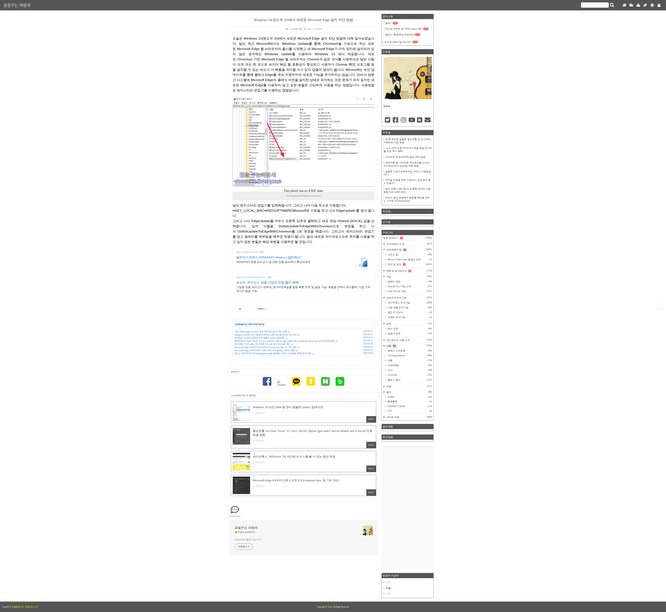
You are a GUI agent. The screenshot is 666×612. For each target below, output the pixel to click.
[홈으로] (624, 5)
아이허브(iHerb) (409, 355)
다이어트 (409, 375)
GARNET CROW (409, 406)
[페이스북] (267, 382)
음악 (409, 392)
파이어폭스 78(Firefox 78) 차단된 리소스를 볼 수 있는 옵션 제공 (262, 344)
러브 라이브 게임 (409, 291)
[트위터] (281, 383)
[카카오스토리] (310, 382)
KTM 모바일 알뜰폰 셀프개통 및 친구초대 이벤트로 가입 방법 (406, 141)
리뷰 (409, 386)
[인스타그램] (404, 120)
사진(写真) (409, 365)
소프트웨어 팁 (295, 29)
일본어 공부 (409, 333)
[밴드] (340, 382)
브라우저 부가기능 (409, 297)
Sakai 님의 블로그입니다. (248, 539)
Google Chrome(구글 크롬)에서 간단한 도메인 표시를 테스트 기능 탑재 (265, 334)
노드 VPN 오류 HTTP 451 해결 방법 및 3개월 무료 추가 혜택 (407, 150)
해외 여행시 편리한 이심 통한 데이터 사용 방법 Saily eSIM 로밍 (407, 190)
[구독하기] (660, 306)
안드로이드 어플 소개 (409, 340)
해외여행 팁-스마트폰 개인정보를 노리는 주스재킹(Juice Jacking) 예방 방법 (406, 164)
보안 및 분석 (409, 264)
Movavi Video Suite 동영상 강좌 (409, 259)
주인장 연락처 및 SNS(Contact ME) (406, 29)
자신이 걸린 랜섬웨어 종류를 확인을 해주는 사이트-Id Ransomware (406, 199)
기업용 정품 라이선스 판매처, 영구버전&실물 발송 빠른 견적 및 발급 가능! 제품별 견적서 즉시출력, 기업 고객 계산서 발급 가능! (303, 289)
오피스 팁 (409, 254)
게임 (409, 276)
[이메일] (428, 120)
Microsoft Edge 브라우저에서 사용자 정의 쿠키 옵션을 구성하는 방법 (264, 350)
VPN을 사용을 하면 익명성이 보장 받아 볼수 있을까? (407, 181)
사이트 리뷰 (409, 417)
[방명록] (638, 5)
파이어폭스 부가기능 (409, 302)
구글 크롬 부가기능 (409, 307)
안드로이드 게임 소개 (409, 286)
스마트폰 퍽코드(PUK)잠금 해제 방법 (405, 157)
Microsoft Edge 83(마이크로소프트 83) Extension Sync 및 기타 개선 (265, 347)
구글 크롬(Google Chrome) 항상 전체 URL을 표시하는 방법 (260, 331)
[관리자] (652, 5)
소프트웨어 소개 (409, 243)
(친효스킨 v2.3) (31, 606)
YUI (409, 411)
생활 (409, 345)
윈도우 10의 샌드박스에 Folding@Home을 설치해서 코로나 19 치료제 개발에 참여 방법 (272, 353)
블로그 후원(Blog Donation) (402, 34)
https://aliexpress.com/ (247, 252)
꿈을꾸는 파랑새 (16, 5)
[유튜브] (412, 120)
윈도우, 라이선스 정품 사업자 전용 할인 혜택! (268, 282)
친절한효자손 (17, 607)
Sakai (330, 607)
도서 (409, 370)
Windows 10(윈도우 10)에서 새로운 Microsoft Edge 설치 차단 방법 (303, 20)
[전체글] (631, 5)
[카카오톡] (296, 382)
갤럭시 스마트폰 (409, 350)
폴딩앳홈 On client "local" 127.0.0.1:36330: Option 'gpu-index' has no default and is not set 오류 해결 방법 (284, 341)
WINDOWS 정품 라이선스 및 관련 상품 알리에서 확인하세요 (273, 261)
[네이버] (325, 382)
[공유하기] (244, 309)
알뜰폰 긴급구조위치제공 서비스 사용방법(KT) (407, 173)
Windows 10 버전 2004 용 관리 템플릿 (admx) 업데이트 (259, 337)
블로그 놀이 (409, 379)
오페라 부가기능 (409, 317)
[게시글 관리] (248, 309)
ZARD (409, 397)
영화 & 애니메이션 (409, 270)
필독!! (391, 23)
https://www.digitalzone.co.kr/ (251, 277)
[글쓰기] (645, 5)
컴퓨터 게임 (409, 281)
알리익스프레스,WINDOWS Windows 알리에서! (268, 257)
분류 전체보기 (407, 238)
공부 (409, 323)
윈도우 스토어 (409, 312)
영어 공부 (409, 328)
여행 (409, 360)
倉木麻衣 (409, 401)
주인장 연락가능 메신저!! (400, 42)
